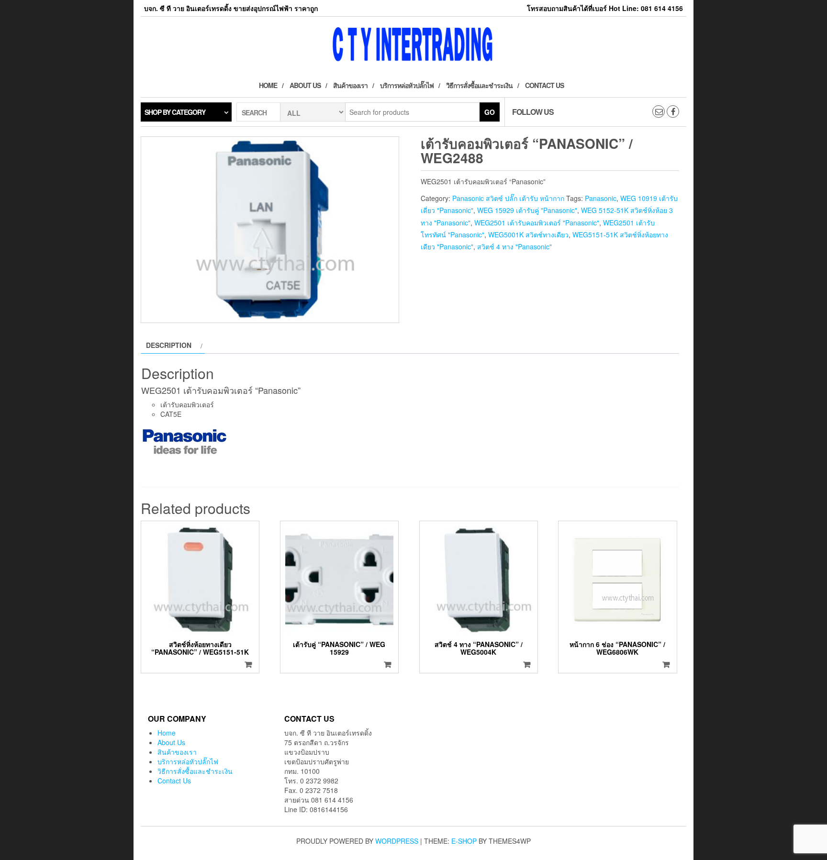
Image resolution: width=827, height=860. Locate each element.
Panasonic (600, 198)
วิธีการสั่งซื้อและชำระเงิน (479, 85)
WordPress (396, 841)
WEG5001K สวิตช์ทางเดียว (528, 234)
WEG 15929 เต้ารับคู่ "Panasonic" (527, 210)
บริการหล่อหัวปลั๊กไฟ (407, 85)
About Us (305, 85)
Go (489, 112)
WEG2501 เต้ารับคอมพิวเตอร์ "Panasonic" (536, 222)
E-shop (464, 841)
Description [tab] (168, 345)
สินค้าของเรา (350, 85)
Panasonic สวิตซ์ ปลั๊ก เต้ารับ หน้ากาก (508, 198)
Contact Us (544, 85)
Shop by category (175, 112)
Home (268, 85)
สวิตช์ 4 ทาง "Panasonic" (514, 246)
